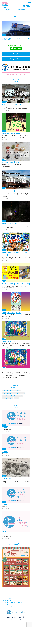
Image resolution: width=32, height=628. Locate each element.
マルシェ (4, 395)
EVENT (4, 131)
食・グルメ (23, 191)
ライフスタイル (5, 104)
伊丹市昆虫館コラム (16, 54)
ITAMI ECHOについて (10, 598)
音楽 (16, 223)
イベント (20, 395)
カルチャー (18, 133)
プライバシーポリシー (9, 606)
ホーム (5, 596)
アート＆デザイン (5, 133)
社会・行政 (12, 104)
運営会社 (6, 604)
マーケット (5, 398)
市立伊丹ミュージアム (19, 393)
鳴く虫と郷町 (12, 395)
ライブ (16, 398)
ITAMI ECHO (4, 427)
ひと (22, 133)
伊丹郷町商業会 (6, 393)
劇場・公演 (10, 341)
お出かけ (12, 133)
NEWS (4, 424)
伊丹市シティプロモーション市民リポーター (16, 59)
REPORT (4, 102)
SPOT (4, 35)
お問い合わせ (7, 600)
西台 (11, 398)
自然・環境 (4, 255)
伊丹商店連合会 (6, 390)
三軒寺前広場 (16, 390)
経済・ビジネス (18, 104)
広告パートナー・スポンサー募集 (16, 74)
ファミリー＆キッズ (16, 252)
